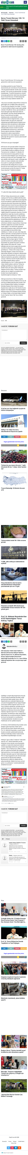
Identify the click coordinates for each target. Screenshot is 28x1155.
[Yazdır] (11, 41)
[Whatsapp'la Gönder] (9, 41)
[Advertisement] (14, 63)
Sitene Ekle (13, 1143)
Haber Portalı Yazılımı (8, 1152)
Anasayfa (5, 12)
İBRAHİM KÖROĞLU (12, 646)
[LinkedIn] (6, 41)
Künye (9, 1141)
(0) (15, 851)
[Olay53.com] (7, 2)
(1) (15, 861)
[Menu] (25, 2)
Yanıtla (11, 851)
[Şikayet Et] (25, 851)
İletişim (14, 1141)
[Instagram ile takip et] (12, 1147)
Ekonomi (11, 12)
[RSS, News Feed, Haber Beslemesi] (19, 1147)
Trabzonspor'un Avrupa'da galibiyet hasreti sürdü (16, 7)
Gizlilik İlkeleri (21, 1141)
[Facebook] (2, 41)
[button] (21, 41)
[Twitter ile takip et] (8, 1147)
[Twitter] (4, 41)
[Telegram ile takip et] (16, 1147)
